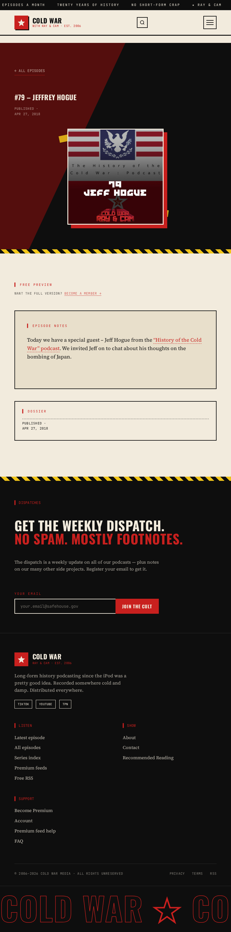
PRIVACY (177, 873)
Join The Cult (137, 606)
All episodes (27, 747)
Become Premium (33, 810)
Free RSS (23, 778)
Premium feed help (35, 831)
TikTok (23, 704)
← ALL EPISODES (29, 70)
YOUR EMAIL (28, 594)
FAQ (18, 841)
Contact (131, 747)
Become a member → (82, 293)
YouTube (45, 704)
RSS (213, 873)
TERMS (197, 873)
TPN (65, 704)
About (129, 737)
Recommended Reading (148, 757)
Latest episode (29, 737)
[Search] (142, 22)
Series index (27, 757)
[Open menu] (210, 22)
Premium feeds (30, 768)
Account (23, 820)
